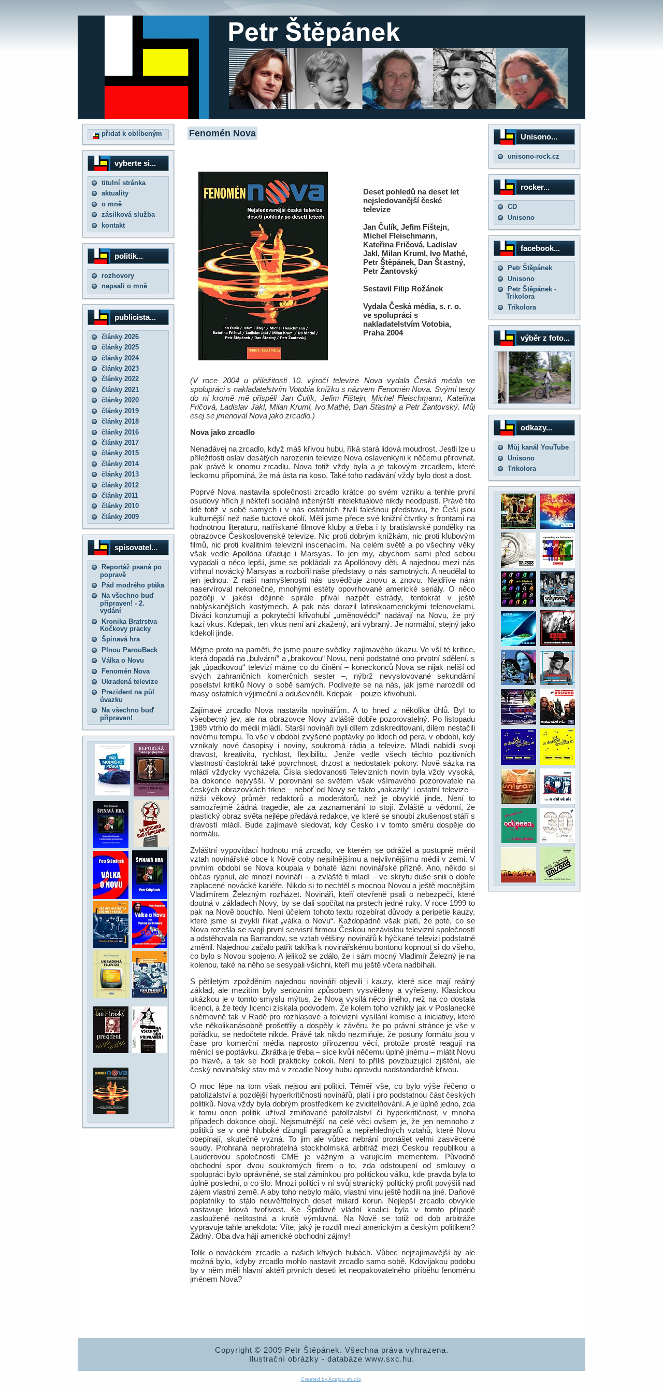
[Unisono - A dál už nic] (557, 802)
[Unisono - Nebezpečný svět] (557, 722)
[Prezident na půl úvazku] (110, 1051)
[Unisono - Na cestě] (518, 722)
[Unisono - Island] (518, 644)
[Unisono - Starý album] (518, 565)
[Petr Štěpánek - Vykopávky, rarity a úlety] (557, 683)
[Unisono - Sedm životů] (557, 526)
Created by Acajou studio (331, 1379)
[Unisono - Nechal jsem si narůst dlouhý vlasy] (557, 644)
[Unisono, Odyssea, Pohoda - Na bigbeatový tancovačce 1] (518, 762)
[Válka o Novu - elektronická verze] (110, 897)
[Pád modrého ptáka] (112, 793)
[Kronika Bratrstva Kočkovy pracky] (110, 945)
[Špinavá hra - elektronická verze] (149, 897)
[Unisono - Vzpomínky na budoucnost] (557, 565)
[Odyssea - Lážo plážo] (518, 841)
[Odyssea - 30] (557, 841)
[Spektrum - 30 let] (518, 880)
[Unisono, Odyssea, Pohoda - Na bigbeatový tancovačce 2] (557, 762)
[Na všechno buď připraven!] (149, 1051)
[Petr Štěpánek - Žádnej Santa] (518, 526)
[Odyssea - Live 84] (557, 604)
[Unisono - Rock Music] (518, 802)
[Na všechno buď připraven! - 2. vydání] (151, 844)
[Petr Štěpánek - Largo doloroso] (518, 683)
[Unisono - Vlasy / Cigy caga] (557, 880)
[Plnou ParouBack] (149, 995)
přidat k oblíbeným (130, 133)
